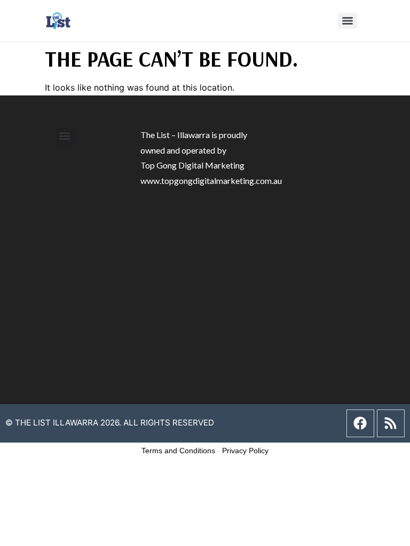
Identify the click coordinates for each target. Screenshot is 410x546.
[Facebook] (360, 423)
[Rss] (390, 423)
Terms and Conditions (178, 450)
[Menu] (347, 21)
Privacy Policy (245, 450)
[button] (65, 136)
